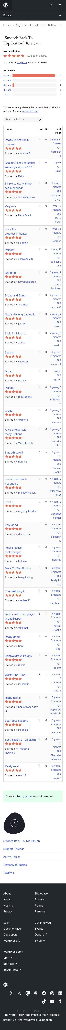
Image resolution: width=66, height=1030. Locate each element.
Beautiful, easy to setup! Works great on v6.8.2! (20, 165)
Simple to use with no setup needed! (18, 186)
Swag (40, 940)
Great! (9, 410)
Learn (6, 922)
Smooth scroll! (14, 452)
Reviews (8, 872)
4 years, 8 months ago (56, 659)
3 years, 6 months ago (55, 414)
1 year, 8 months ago (56, 232)
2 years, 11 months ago (55, 356)
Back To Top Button (18, 568)
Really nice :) (13, 697)
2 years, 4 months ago (55, 318)
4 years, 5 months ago (56, 551)
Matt (8, 957)
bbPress (10, 963)
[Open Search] (50, 5)
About (7, 893)
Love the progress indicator (16, 231)
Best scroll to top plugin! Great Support (20, 616)
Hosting (8, 905)
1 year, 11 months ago (56, 253)
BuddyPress (12, 969)
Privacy (8, 911)
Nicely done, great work (20, 314)
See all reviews (30, 111)
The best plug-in (15, 591)
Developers (10, 934)
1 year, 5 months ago (56, 209)
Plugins (39, 905)
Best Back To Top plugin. (20, 739)
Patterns (40, 911)
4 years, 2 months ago (55, 482)
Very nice (10, 206)
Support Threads (13, 849)
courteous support (16, 720)
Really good (12, 637)
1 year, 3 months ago (56, 187)
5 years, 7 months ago (56, 724)
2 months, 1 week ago (55, 143)
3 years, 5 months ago (55, 391)
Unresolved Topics (15, 865)
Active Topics (11, 857)
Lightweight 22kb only (18, 656)
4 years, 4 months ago (56, 528)
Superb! (9, 352)
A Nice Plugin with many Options (16, 432)
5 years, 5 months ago (56, 701)
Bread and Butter (15, 295)
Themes (40, 899)
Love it (9, 502)
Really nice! (12, 766)
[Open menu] (60, 5)
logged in (22, 62)
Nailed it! (10, 272)
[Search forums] (39, 119)
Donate (41, 934)
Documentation (13, 928)
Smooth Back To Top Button (40, 25)
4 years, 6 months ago (56, 640)
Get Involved (43, 922)
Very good (11, 525)
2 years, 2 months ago (55, 276)
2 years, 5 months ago (55, 337)
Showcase (41, 893)
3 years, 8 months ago (55, 433)
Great (8, 371)
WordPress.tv (13, 940)
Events (39, 928)
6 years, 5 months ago (56, 769)
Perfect (9, 250)
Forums (7, 15)
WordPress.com (14, 951)
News (6, 899)
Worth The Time (15, 675)
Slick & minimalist (15, 333)
